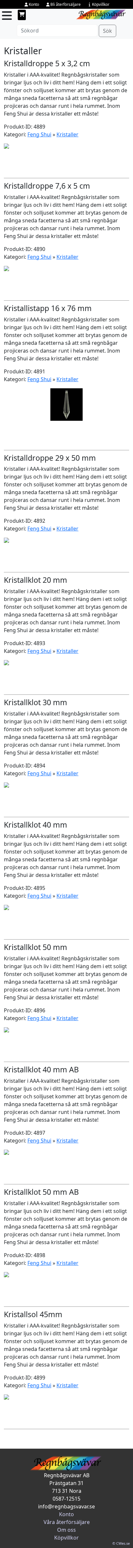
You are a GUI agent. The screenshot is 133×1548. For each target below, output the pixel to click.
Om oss (66, 1529)
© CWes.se (121, 1543)
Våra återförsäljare (67, 1522)
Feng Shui (39, 134)
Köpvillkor (100, 4)
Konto (34, 4)
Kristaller (67, 134)
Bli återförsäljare (65, 4)
